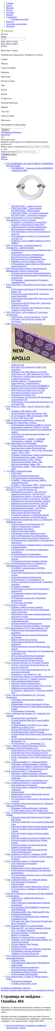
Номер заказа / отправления (13, 147)
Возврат (9, 15)
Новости (10, 22)
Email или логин (8, 152)
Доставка (10, 12)
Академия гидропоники (16, 24)
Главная (9, 3)
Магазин (10, 8)
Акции (9, 5)
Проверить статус (9, 154)
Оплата (9, 10)
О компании (11, 17)
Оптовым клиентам (19, 19)
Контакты (10, 26)
